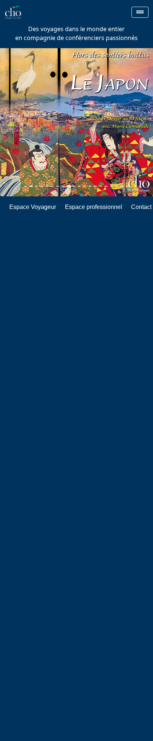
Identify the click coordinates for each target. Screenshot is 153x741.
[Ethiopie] (95, 186)
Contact (141, 207)
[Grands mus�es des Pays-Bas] (25, 186)
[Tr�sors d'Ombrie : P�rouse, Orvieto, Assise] (79, 186)
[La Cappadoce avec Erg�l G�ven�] (52, 186)
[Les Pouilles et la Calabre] (100, 186)
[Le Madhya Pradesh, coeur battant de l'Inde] (84, 186)
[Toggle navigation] (140, 12)
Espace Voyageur (32, 207)
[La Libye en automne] (46, 186)
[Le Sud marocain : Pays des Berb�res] (36, 186)
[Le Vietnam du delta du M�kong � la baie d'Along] (73, 186)
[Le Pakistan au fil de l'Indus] (57, 186)
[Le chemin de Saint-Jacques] (63, 186)
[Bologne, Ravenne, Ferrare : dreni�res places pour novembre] (111, 186)
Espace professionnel (93, 207)
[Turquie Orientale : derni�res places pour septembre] (41, 186)
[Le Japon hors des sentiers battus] (30, 186)
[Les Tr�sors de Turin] (127, 186)
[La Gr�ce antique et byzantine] (68, 186)
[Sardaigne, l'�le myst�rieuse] (116, 186)
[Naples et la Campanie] (89, 186)
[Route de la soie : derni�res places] (121, 186)
